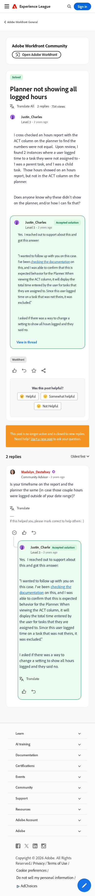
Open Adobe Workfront (39, 54)
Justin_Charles (31, 117)
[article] (47, 503)
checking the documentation (50, 262)
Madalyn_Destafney (35, 472)
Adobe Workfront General (22, 22)
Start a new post (42, 439)
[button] (25, 106)
